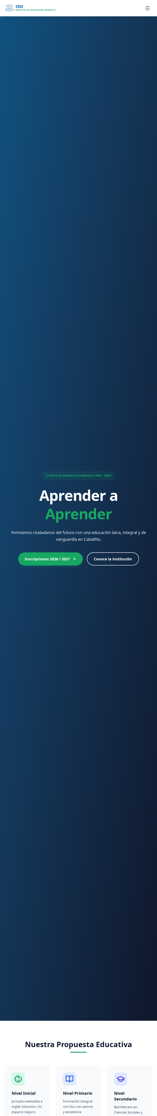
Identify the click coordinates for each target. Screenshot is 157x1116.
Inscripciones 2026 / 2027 (47, 558)
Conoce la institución (113, 558)
